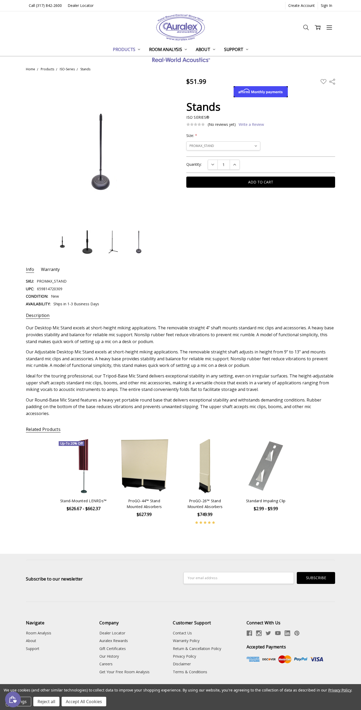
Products (124, 49)
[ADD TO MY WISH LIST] (101, 447)
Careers (106, 663)
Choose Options (83, 482)
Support (234, 49)
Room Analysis (166, 49)
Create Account (301, 5)
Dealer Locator (81, 5)
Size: (191, 135)
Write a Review (251, 124)
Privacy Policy (184, 656)
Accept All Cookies (84, 701)
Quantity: (194, 164)
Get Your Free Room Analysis (124, 671)
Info (30, 269)
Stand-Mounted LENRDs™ (83, 500)
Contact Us (182, 632)
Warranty (50, 269)
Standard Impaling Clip (266, 500)
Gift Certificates (112, 648)
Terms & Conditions (190, 671)
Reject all (46, 701)
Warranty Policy (186, 640)
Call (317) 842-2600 (45, 5)
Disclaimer (182, 663)
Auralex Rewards (113, 640)
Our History (109, 656)
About (203, 49)
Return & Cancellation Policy (197, 648)
